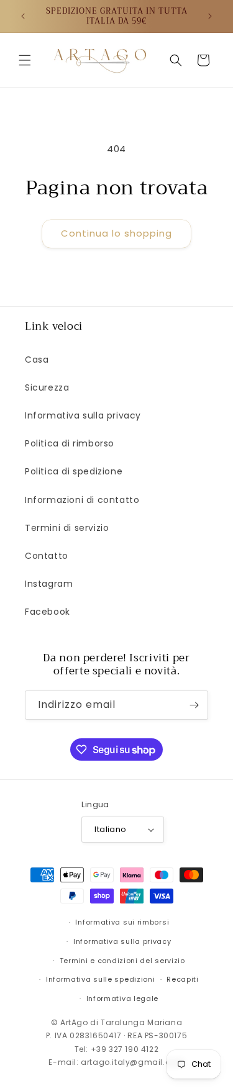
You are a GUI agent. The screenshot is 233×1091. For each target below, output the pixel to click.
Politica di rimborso (69, 443)
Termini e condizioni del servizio (122, 961)
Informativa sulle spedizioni (100, 979)
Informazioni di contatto (82, 500)
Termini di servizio (67, 528)
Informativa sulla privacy (83, 415)
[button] (25, 60)
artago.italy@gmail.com (132, 1062)
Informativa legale (122, 998)
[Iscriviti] (194, 705)
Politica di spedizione (73, 471)
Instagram (49, 583)
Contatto (46, 556)
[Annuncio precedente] (23, 16)
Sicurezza (47, 387)
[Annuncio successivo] (210, 16)
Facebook (47, 611)
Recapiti (183, 979)
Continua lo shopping (116, 233)
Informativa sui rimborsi (122, 922)
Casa (36, 359)
